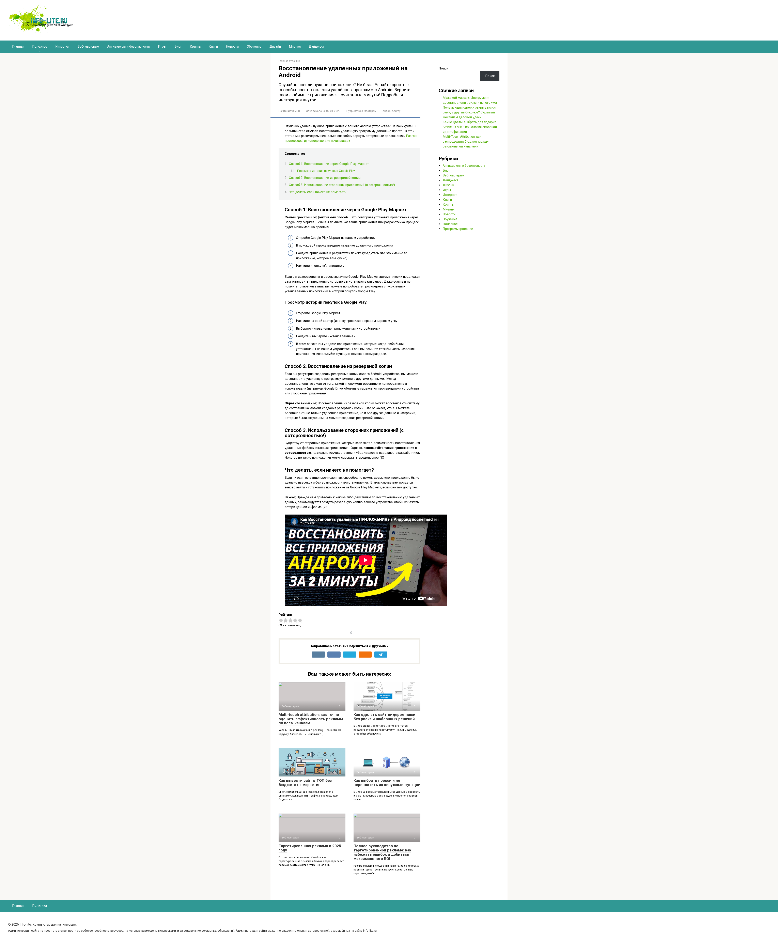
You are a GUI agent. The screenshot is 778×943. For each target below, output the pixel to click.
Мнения (295, 46)
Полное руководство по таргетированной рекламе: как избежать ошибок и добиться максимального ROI (382, 852)
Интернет (62, 46)
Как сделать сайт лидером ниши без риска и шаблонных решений (384, 716)
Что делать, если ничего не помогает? (317, 192)
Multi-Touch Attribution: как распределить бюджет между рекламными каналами (466, 141)
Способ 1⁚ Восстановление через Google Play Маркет (329, 164)
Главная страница (289, 60)
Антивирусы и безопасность (128, 46)
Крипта (195, 46)
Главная (18, 46)
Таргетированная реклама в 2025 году (310, 848)
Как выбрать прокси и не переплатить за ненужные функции (387, 782)
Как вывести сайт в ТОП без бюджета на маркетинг (305, 782)
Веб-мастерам (88, 46)
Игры (162, 46)
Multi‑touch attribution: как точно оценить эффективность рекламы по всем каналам (311, 718)
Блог (178, 46)
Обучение (254, 46)
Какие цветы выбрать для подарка (469, 122)
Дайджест (316, 46)
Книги (213, 46)
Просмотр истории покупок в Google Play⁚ (326, 171)
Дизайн (275, 46)
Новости (232, 46)
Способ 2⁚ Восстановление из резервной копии (324, 178)
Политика (39, 906)
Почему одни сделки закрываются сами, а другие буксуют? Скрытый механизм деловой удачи (469, 112)
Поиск (443, 68)
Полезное (39, 46)
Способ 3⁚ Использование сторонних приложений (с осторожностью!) (342, 185)
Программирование (458, 229)
